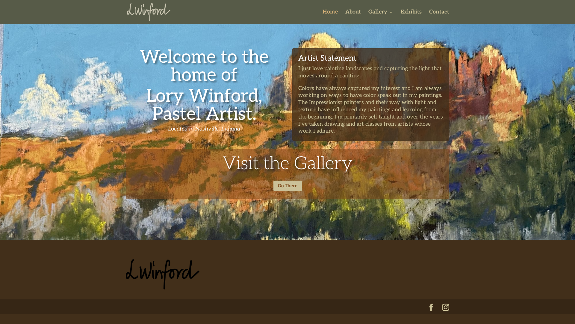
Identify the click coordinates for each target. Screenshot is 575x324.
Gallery (377, 12)
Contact (439, 12)
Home (330, 12)
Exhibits (411, 12)
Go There (287, 185)
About (353, 12)
